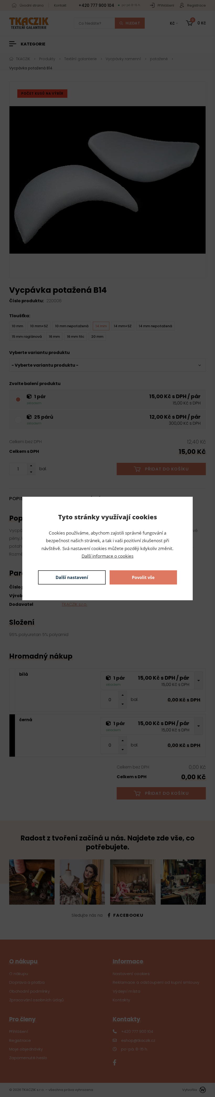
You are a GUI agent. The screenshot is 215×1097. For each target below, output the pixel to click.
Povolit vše (143, 577)
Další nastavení (72, 577)
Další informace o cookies (107, 556)
